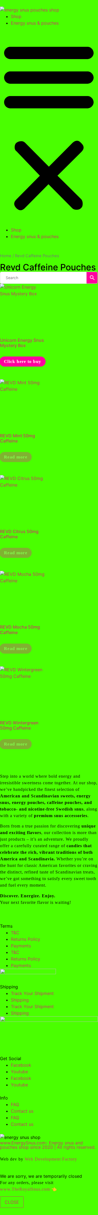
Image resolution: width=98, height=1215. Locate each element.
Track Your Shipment (32, 993)
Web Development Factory (51, 1159)
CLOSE (12, 1202)
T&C (15, 932)
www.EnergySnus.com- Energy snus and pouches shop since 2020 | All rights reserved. (48, 1145)
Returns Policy (25, 939)
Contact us (22, 1111)
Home (5, 255)
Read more (15, 457)
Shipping (20, 1000)
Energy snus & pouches (35, 23)
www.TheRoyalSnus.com (25, 1189)
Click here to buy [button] (22, 361)
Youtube (19, 1071)
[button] (49, 126)
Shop (16, 16)
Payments (21, 945)
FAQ (15, 1104)
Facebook (21, 1065)
